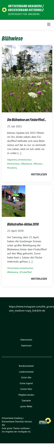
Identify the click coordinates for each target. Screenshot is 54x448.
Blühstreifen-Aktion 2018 (23, 224)
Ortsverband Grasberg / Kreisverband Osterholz (26, 8)
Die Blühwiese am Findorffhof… (26, 120)
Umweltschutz (25, 159)
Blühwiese (27, 163)
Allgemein (12, 159)
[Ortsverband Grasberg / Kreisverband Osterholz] (4, 9)
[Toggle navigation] (48, 24)
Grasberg (12, 167)
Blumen (38, 163)
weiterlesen (39, 174)
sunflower (25, 428)
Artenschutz (14, 163)
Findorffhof (26, 272)
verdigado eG (24, 431)
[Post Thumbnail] (27, 78)
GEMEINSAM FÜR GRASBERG (24, 14)
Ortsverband (13, 268)
